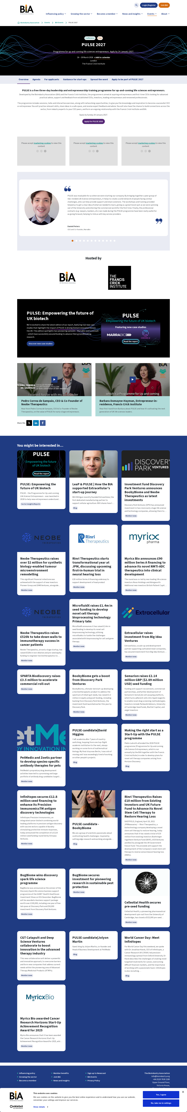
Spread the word (99, 79)
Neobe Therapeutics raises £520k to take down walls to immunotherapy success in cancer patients (41, 639)
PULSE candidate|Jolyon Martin (90, 939)
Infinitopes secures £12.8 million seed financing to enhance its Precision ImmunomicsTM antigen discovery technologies (38, 804)
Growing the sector (80, 13)
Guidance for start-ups (74, 79)
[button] (72, 241)
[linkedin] (36, 423)
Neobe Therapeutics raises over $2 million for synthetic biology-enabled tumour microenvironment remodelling (41, 566)
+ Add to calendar (102, 57)
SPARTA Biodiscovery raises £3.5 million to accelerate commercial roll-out (40, 680)
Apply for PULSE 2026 (93, 121)
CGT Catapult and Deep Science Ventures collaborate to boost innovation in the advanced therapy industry (40, 945)
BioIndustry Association (29, 22)
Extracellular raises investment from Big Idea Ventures (143, 637)
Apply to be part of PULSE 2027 (127, 79)
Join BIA (164, 5)
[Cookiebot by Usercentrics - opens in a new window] (16, 1107)
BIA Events (59, 22)
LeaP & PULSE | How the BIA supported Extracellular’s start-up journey (92, 488)
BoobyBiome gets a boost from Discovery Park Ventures (91, 680)
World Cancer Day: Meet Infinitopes (142, 939)
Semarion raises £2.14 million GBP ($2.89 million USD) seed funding (144, 680)
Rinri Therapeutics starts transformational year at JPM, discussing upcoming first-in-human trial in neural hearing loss (91, 566)
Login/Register (149, 5)
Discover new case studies (40, 343)
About (164, 13)
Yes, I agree (161, 1095)
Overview (23, 79)
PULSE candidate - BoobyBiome (85, 826)
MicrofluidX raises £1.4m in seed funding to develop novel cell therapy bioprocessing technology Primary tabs (92, 613)
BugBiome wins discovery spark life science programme (39, 879)
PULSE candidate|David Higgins (89, 732)
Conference (90, 38)
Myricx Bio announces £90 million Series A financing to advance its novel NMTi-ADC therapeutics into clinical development (145, 566)
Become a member (106, 13)
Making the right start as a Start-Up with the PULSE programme (144, 734)
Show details (39, 1107)
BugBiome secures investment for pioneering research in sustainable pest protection (92, 881)
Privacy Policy (94, 1080)
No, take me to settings (161, 1103)
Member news (131, 516)
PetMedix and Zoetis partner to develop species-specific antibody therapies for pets (41, 761)
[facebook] (43, 423)
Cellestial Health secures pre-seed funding (143, 904)
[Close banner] (183, 1092)
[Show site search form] (136, 5)
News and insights (131, 13)
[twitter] (29, 423)
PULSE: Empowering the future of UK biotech (38, 486)
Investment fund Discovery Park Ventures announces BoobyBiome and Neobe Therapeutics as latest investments (144, 492)
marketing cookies (42, 143)
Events (150, 13)
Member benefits (61, 1073)
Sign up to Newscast (97, 1073)
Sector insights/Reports (30, 504)
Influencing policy (55, 13)
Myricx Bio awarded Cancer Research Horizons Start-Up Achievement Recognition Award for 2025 (40, 1024)
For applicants (51, 79)
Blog (75, 508)
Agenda (36, 79)
